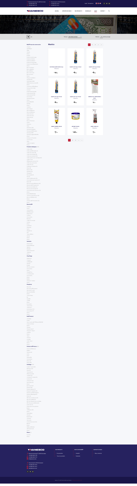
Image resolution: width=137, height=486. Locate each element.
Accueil (57, 11)
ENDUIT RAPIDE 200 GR (56, 126)
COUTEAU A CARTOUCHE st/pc (56, 67)
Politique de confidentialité (77, 480)
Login (86, 3)
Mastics (56, 68)
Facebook (78, 456)
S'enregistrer (90, 3)
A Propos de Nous (66, 11)
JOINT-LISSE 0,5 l (94, 126)
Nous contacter (98, 453)
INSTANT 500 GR (75, 126)
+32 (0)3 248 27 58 (32, 3)
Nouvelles (88, 11)
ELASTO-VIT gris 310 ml (56, 96)
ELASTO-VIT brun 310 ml (94, 67)
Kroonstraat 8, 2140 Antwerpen (58, 1)
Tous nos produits (61, 456)
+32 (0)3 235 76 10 (55, 3)
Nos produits (78, 11)
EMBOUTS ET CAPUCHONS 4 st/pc (94, 97)
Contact (102, 11)
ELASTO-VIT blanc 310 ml (75, 67)
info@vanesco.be (32, 458)
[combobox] (75, 36)
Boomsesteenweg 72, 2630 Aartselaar (37, 1)
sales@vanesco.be (33, 468)
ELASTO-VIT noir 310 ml (75, 96)
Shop (95, 11)
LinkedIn (78, 453)
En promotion (60, 453)
